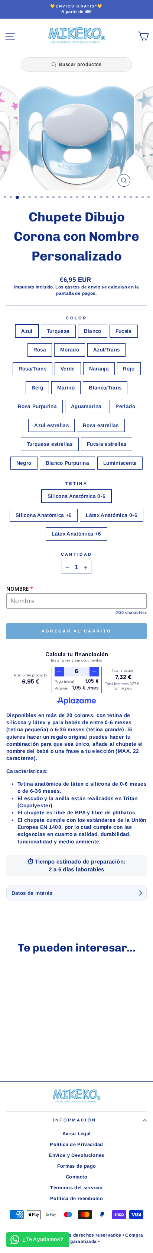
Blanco (92, 331)
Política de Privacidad (76, 1144)
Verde (68, 369)
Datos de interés (32, 893)
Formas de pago (76, 1166)
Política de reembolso (76, 1198)
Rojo (128, 369)
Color (76, 318)
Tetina (76, 483)
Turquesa (58, 331)
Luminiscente (120, 463)
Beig (37, 388)
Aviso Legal (76, 1133)
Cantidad (76, 554)
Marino (66, 388)
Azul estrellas (51, 425)
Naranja (99, 369)
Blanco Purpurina (67, 463)
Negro (24, 463)
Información (74, 1120)
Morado (69, 350)
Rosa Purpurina (37, 406)
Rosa (39, 350)
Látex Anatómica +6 (76, 534)
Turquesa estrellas (50, 444)
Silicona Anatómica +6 (44, 515)
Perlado (125, 406)
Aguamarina (86, 406)
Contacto (76, 1177)
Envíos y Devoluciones (76, 1155)
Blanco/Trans (105, 388)
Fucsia (123, 331)
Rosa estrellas (101, 425)
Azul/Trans (106, 350)
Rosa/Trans (32, 369)
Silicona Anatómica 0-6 (77, 496)
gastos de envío (82, 286)
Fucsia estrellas (107, 444)
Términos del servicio (76, 1187)
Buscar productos (80, 64)
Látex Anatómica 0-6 (111, 515)
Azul (26, 331)
